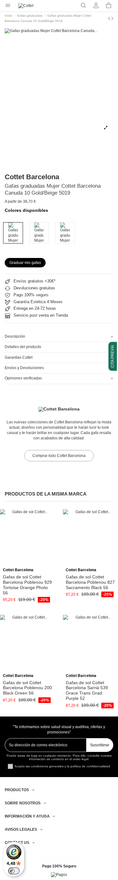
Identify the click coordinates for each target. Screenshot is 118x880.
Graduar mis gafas (25, 262)
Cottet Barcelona (32, 177)
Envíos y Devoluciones (24, 368)
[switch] (14, 870)
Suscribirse (99, 745)
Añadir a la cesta (29, 563)
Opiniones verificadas (23, 378)
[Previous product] (109, 18)
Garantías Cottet (18, 357)
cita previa (112, 356)
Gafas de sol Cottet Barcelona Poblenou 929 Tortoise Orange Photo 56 (27, 584)
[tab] (59, 337)
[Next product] (112, 18)
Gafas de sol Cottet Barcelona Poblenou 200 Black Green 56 (27, 688)
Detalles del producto (23, 347)
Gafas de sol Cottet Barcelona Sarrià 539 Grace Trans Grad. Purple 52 (87, 690)
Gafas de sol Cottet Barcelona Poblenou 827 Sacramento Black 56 (90, 582)
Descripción (15, 336)
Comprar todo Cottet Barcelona (59, 455)
